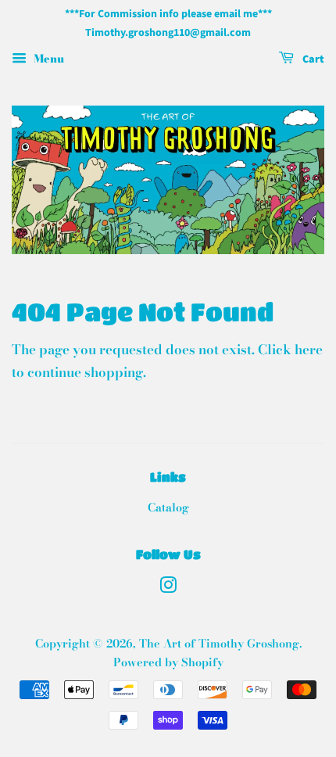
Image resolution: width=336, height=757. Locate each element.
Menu (47, 57)
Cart (312, 59)
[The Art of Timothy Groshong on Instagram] (168, 588)
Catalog (168, 507)
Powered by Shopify (168, 662)
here (309, 349)
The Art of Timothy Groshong (219, 643)
